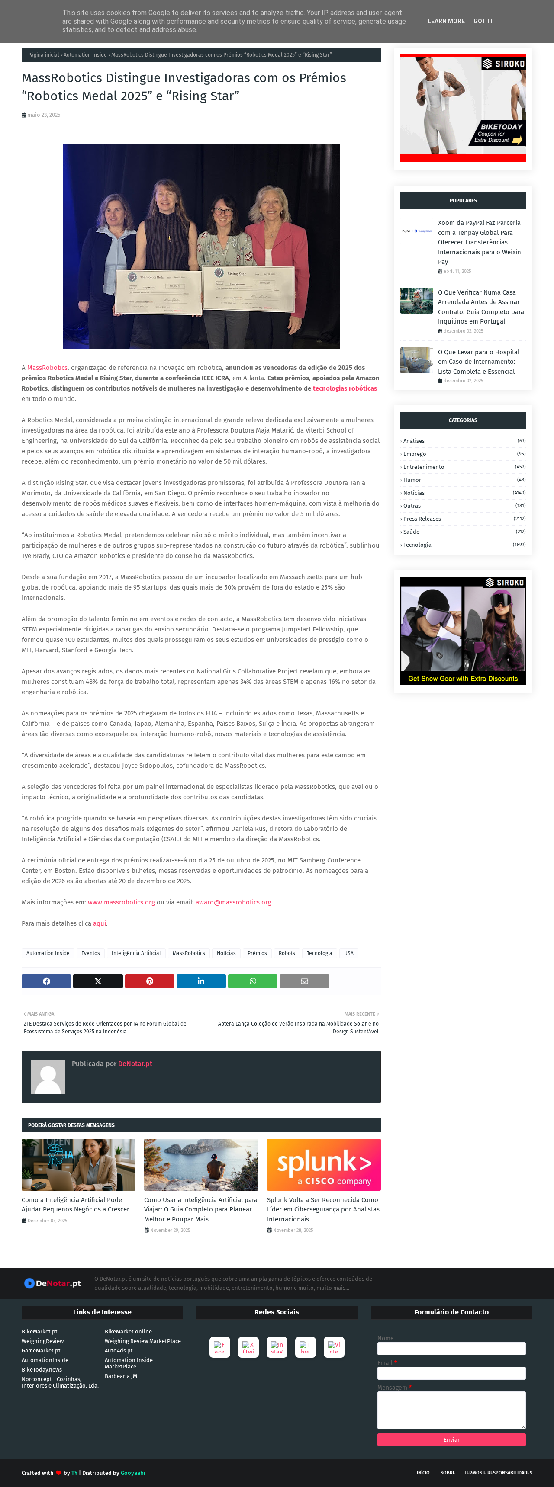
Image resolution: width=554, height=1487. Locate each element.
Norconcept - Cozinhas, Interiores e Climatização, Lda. (60, 1382)
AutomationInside (45, 1360)
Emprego (464, 454)
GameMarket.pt (41, 1350)
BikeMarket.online (128, 1331)
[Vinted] (334, 1347)
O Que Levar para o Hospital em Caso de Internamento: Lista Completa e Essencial (478, 361)
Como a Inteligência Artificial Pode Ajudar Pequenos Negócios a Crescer (75, 1205)
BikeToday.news (42, 1369)
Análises (464, 441)
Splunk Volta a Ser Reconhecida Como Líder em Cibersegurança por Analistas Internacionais (323, 1209)
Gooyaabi (133, 1473)
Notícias (226, 953)
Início (423, 1473)
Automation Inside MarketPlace (129, 1363)
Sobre (448, 1473)
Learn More (446, 21)
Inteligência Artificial (136, 953)
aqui (99, 923)
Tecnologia (319, 953)
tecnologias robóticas (345, 388)
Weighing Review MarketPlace (143, 1341)
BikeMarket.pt (40, 1331)
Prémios (257, 953)
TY (74, 1473)
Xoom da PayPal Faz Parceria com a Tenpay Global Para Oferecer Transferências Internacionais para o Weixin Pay (479, 242)
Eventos (90, 953)
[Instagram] (277, 1347)
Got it (483, 21)
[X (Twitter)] (248, 1347)
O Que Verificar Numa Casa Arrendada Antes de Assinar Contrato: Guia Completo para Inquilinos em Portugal (481, 307)
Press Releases (464, 519)
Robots (287, 953)
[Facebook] (219, 1347)
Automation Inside (85, 55)
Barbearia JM (121, 1376)
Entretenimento (464, 467)
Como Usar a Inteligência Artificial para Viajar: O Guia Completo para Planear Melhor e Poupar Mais (201, 1209)
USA (349, 953)
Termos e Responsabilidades (498, 1473)
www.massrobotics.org (121, 902)
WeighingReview (43, 1341)
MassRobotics (47, 368)
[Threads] (305, 1347)
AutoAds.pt (119, 1350)
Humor (464, 480)
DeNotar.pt (134, 1064)
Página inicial (43, 55)
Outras (464, 506)
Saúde (464, 532)
